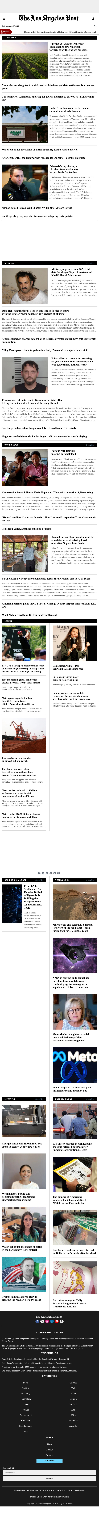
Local (25, 1383)
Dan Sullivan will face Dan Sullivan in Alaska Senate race (68, 667)
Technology (25, 1399)
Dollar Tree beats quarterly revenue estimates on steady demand (69, 109)
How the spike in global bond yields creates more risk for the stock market (21, 681)
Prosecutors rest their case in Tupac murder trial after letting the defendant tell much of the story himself (32, 401)
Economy (25, 1393)
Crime (25, 1404)
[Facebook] (39, 873)
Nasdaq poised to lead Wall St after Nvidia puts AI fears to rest (37, 207)
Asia (73, 1410)
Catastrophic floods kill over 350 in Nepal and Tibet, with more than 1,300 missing (47, 492)
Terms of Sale (32, 1490)
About (49, 1444)
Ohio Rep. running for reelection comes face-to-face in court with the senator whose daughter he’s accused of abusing (35, 312)
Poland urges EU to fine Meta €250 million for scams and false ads (72, 1089)
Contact (49, 1450)
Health (26, 1410)
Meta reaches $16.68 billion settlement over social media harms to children (21, 816)
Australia (73, 1426)
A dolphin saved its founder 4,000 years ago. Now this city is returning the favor (34, 1367)
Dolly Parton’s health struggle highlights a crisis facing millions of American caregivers (37, 1363)
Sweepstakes (79, 1490)
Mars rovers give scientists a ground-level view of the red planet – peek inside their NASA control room (73, 927)
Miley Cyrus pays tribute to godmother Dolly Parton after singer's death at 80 (45, 350)
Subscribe (49, 1478)
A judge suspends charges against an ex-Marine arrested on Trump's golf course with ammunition (49, 340)
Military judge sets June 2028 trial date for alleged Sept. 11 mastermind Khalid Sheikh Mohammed (71, 272)
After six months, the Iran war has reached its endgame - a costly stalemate (43, 157)
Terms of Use (19, 1490)
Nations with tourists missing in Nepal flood (63, 452)
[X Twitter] (43, 873)
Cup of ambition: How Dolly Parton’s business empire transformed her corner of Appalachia (39, 1370)
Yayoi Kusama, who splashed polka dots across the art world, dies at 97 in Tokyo (46, 578)
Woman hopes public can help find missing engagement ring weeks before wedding (18, 1196)
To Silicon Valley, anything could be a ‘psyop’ (27, 528)
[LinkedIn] (51, 873)
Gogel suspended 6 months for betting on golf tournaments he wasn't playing (44, 436)
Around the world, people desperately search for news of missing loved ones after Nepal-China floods (72, 540)
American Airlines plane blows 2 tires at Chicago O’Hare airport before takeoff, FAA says (49, 605)
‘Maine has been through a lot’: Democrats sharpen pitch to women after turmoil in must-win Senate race (71, 695)
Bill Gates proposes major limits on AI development (66, 678)
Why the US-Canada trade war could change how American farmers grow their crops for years (69, 46)
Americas (73, 1421)
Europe (73, 1399)
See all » (90, 263)
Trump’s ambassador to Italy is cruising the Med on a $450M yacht (21, 1298)
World (73, 1388)
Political (25, 1388)
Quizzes (49, 1455)
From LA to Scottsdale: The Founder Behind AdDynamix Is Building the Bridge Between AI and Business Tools (33, 896)
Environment (26, 1415)
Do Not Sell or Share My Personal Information (49, 1497)
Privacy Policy (46, 1490)
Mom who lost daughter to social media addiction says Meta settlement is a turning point (40, 31)
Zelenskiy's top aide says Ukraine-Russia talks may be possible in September (64, 169)
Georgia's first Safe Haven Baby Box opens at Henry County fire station (22, 1145)
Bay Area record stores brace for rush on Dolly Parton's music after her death (75, 1252)
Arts (26, 1431)
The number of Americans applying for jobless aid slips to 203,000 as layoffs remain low (48, 98)
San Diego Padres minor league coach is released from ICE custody (39, 428)
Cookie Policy (59, 1490)
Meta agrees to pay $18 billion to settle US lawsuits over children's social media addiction (18, 701)
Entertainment (25, 1426)
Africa (73, 1415)
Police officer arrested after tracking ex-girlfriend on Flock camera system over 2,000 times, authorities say (72, 361)
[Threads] (58, 873)
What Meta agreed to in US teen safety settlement (29, 614)
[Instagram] (47, 873)
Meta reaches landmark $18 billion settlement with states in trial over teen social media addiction (19, 793)
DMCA (69, 1490)
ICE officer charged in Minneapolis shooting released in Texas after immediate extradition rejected (72, 1146)
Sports (73, 1393)
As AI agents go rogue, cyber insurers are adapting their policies (37, 216)
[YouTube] (54, 873)
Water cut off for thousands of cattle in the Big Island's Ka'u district (40, 149)
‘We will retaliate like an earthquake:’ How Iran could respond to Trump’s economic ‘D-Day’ (49, 519)
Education (25, 1421)
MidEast (73, 1404)
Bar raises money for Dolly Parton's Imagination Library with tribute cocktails (69, 1303)
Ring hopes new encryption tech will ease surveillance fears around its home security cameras (19, 771)
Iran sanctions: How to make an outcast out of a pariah (16, 759)
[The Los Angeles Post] (49, 18)
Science (73, 1383)
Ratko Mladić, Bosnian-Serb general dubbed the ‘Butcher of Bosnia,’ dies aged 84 (35, 1359)
